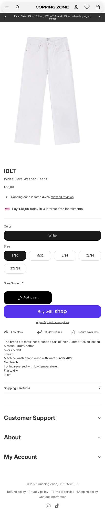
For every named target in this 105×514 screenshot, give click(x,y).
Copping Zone (47, 484)
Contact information (52, 497)
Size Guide (12, 283)
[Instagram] (48, 506)
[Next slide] (99, 17)
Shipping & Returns (17, 388)
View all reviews (62, 197)
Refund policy (16, 492)
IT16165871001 (69, 484)
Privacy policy (38, 492)
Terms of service (62, 492)
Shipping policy (87, 492)
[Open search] (17, 7)
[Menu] (7, 7)
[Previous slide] (5, 17)
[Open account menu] (76, 7)
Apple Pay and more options (52, 322)
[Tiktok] (57, 506)
